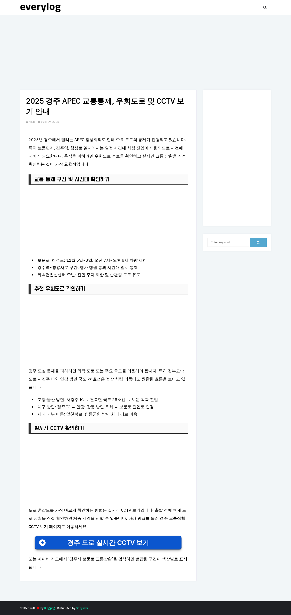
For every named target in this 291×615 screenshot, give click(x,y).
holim (32, 122)
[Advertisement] (145, 51)
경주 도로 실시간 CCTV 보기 (108, 542)
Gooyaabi (82, 608)
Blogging (49, 608)
